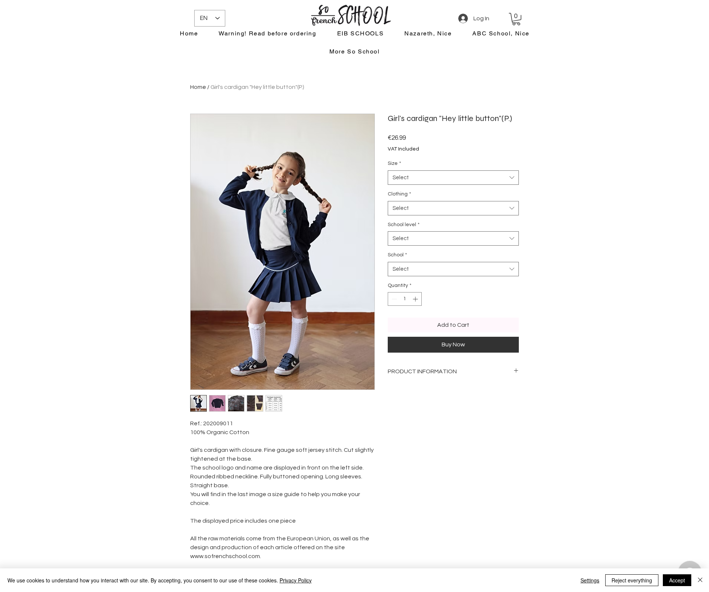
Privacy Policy (296, 580)
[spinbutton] (404, 298)
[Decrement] (393, 298)
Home (198, 87)
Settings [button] (589, 580)
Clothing (399, 194)
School (397, 254)
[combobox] (453, 177)
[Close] (700, 580)
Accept (677, 580)
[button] (516, 19)
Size (394, 163)
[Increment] (416, 298)
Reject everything (632, 580)
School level (403, 224)
